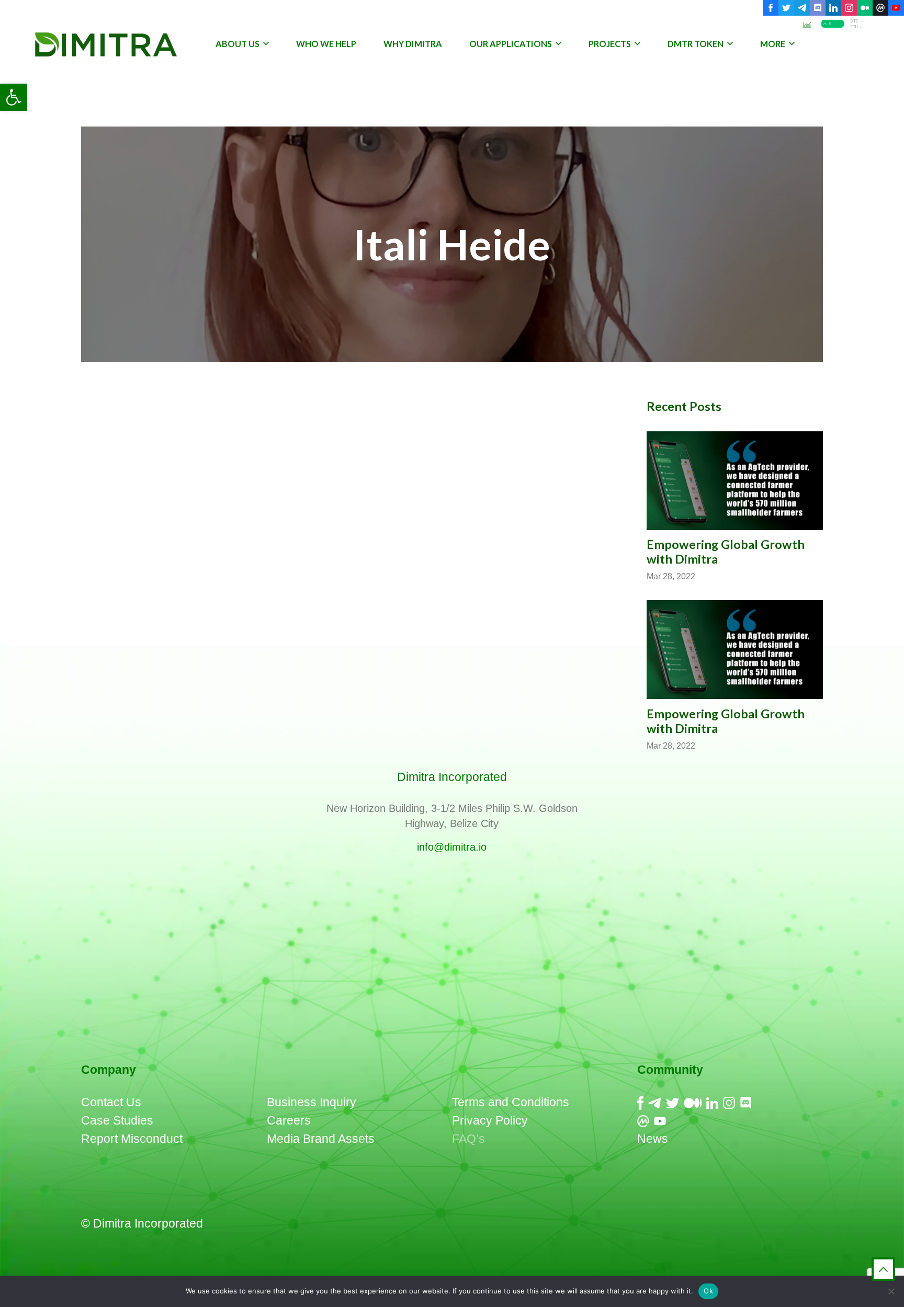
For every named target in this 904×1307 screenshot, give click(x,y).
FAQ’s (468, 1138)
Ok (708, 1291)
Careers (289, 1120)
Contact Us (111, 1102)
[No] (891, 1291)
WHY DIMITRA (412, 44)
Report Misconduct (132, 1138)
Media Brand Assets (321, 1138)
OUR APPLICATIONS (510, 44)
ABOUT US (237, 44)
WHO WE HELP (326, 44)
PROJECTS (610, 44)
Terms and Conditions (510, 1102)
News (652, 1138)
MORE (772, 44)
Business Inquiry (311, 1102)
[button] (13, 97)
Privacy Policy (490, 1120)
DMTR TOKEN (696, 44)
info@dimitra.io (452, 847)
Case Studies (117, 1120)
